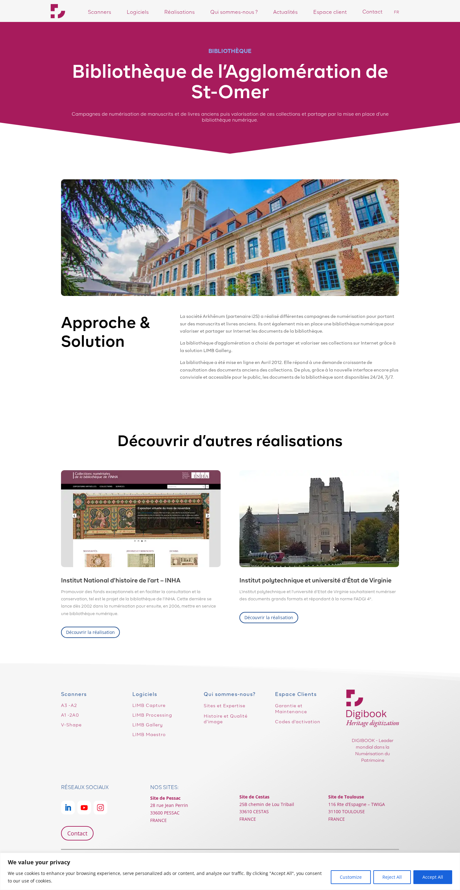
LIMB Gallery (147, 724)
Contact (77, 833)
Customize (351, 877)
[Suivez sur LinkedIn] (68, 807)
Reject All (392, 877)
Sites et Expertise (224, 705)
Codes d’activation (297, 721)
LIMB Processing (152, 715)
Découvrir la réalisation (90, 632)
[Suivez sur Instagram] (100, 807)
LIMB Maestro (149, 734)
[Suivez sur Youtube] (84, 807)
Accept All (432, 877)
